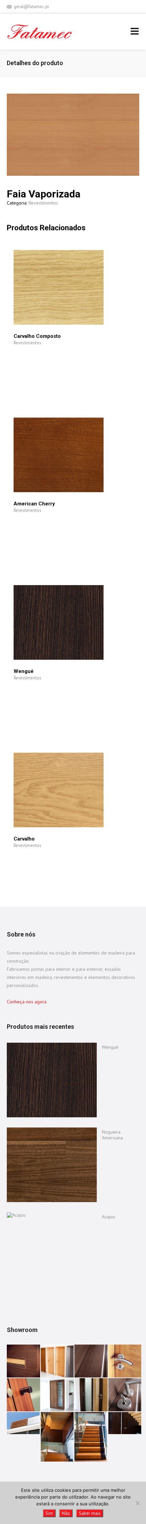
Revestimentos (43, 203)
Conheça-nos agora (27, 1002)
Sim (49, 1513)
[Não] (137, 1503)
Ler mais (36, 353)
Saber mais (90, 1513)
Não (66, 1513)
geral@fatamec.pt (31, 6)
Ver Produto (36, 369)
